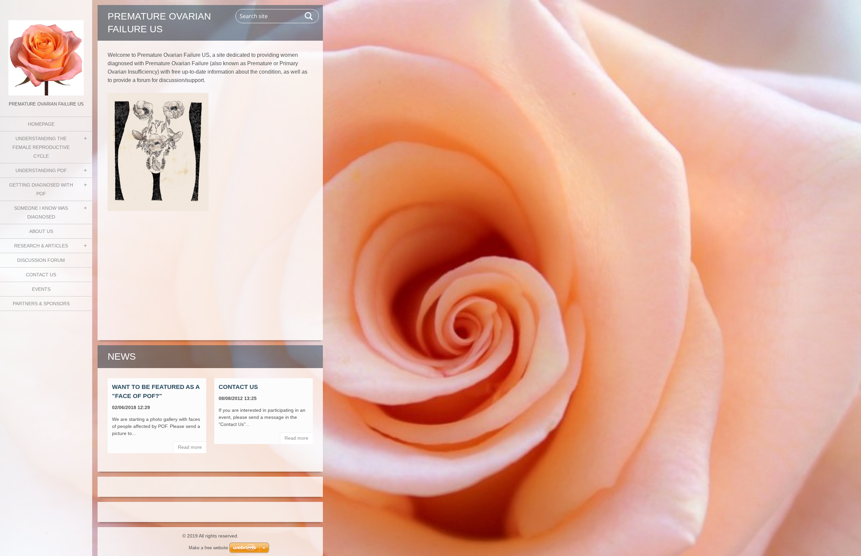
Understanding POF (41, 170)
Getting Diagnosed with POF (41, 189)
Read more (190, 447)
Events (41, 289)
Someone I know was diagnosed (41, 212)
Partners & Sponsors (41, 303)
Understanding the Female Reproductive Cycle (41, 147)
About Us (41, 231)
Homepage (41, 124)
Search (309, 16)
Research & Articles (41, 245)
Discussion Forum (41, 260)
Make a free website (208, 547)
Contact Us (41, 274)
